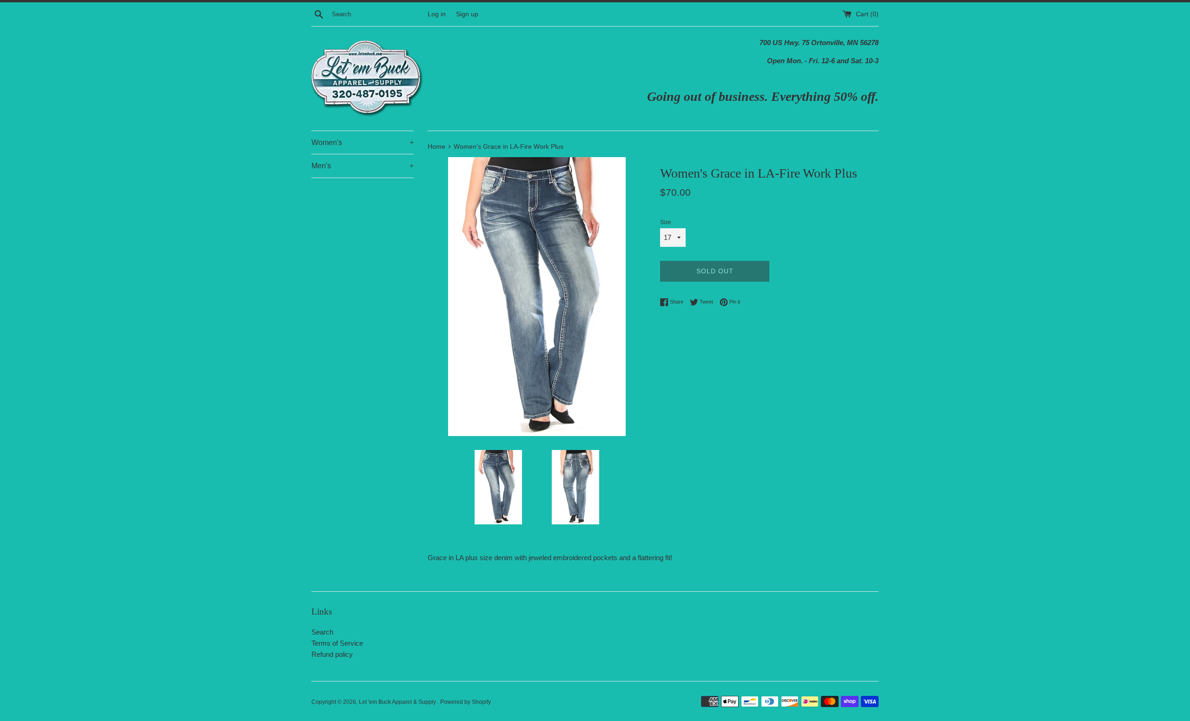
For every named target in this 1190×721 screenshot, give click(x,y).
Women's (362, 142)
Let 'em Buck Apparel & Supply (398, 702)
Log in (437, 14)
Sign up (467, 14)
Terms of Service (337, 643)
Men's (362, 166)
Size (665, 222)
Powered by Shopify (465, 702)
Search (322, 632)
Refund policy (332, 654)
